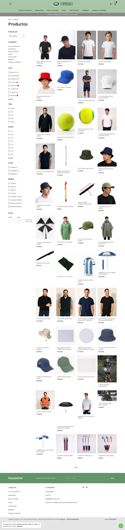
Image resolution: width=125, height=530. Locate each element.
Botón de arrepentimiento (73, 519)
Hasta (18, 217)
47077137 (48, 495)
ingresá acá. (62, 519)
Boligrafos (11, 59)
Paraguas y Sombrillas (99, 10)
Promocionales (74, 10)
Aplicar (29, 221)
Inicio (9, 19)
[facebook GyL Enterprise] (87, 487)
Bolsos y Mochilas (52, 10)
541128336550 (49, 491)
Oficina (64, 10)
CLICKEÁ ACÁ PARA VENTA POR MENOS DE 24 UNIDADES (62, 14)
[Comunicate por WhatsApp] (121, 526)
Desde (10, 217)
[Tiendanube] (110, 519)
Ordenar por (13, 32)
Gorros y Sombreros (25, 10)
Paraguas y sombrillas (14, 62)
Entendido (20, 526)
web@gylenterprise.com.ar (52, 499)
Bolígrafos (85, 10)
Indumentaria (39, 10)
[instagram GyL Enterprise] (83, 487)
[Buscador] (10, 4)
